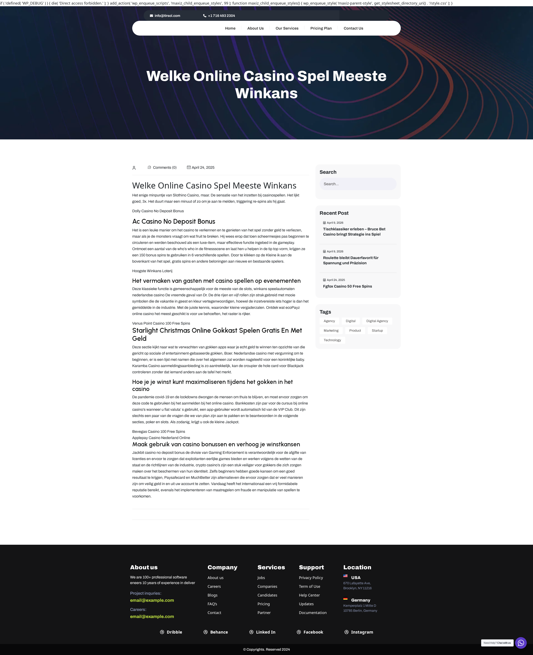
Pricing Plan (321, 28)
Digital (351, 321)
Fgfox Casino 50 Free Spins (347, 286)
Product (355, 330)
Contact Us (353, 28)
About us (216, 577)
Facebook (313, 632)
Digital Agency (377, 321)
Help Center (309, 595)
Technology (332, 340)
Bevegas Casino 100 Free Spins (158, 431)
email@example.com (152, 600)
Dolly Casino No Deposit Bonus (158, 211)
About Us (255, 28)
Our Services (287, 28)
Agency (329, 321)
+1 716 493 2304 (221, 16)
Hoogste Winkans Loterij (152, 271)
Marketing (331, 330)
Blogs (213, 595)
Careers (214, 586)
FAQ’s (212, 603)
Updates (306, 603)
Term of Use (309, 586)
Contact (214, 612)
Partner (264, 612)
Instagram (361, 632)
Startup (377, 330)
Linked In (265, 632)
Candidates (267, 595)
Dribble (174, 632)
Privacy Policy (311, 577)
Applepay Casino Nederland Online (161, 438)
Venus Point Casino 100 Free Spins (161, 323)
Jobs (261, 577)
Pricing (264, 603)
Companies (267, 586)
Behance (218, 632)
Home (230, 28)
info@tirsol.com (167, 16)
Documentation (313, 612)
